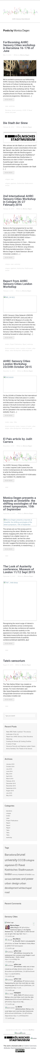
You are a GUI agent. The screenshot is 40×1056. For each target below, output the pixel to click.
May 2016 (9, 774)
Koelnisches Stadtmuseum (25, 183)
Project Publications (16, 344)
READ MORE (8, 99)
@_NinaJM (16, 941)
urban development (15, 350)
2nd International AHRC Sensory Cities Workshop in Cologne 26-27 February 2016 (19, 200)
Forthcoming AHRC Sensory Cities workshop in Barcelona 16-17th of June (19, 47)
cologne (7, 179)
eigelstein (13, 183)
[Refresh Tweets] (34, 922)
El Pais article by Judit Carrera (17, 440)
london (7, 344)
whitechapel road (27, 350)
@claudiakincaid (10, 971)
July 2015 (9, 793)
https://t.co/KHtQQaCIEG (20, 1016)
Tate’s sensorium (14, 661)
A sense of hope (11, 744)
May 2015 (9, 795)
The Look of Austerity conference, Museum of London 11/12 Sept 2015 (19, 569)
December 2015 (11, 783)
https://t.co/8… (17, 988)
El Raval (29, 110)
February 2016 (10, 781)
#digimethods (9, 988)
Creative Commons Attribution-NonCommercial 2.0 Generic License (20, 1047)
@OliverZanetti (30, 971)
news (6, 106)
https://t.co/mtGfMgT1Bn (12, 959)
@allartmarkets (22, 969)
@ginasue (30, 969)
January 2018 (10, 764)
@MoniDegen (14, 927)
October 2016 (10, 766)
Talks (15, 422)
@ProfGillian (25, 927)
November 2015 (11, 786)
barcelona (9, 811)
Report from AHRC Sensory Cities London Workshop (17, 283)
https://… (25, 934)
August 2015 (10, 791)
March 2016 (9, 778)
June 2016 (9, 771)
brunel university (17, 110)
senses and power (10, 112)
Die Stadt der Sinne (15, 123)
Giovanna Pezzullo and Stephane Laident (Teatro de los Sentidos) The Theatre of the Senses (20, 747)
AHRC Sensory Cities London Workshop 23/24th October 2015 (17, 364)
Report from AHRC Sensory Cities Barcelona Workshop (19, 738)
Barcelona (8, 110)
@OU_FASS (17, 995)
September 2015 (11, 788)
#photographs (19, 946)
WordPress (31, 1030)
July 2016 (9, 769)
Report (24, 344)
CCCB (24, 110)
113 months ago (9, 936)
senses (7, 185)
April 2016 (9, 776)
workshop (12, 106)
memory (15, 874)
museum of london (25, 348)
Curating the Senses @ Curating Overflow (18, 741)
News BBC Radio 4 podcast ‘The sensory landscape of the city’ (18, 733)
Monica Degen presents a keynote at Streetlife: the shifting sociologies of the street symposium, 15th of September (20, 503)
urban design (12, 883)
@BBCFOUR (11, 946)
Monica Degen (24, 55)
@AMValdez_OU (20, 971)
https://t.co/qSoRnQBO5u (12, 974)
